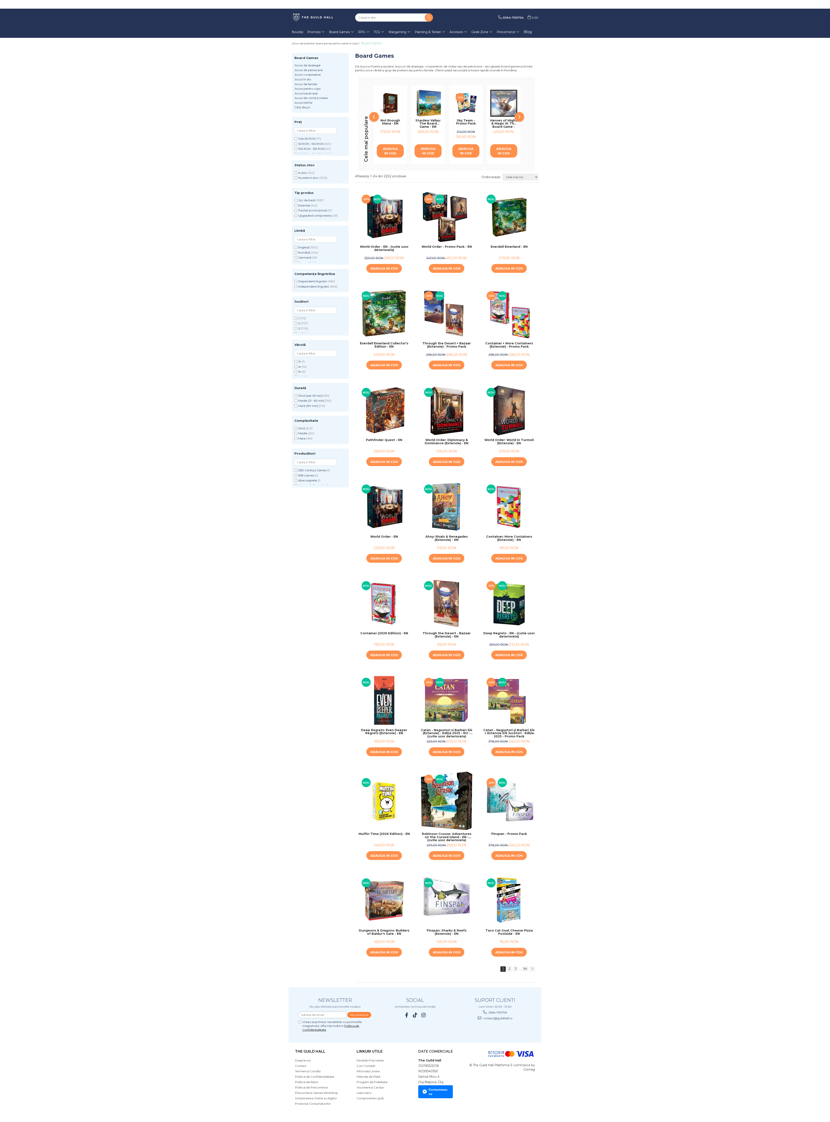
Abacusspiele (307, 480)
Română (304, 252)
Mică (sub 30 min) (310, 395)
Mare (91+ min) (308, 406)
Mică (301, 428)
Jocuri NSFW (303, 102)
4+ (300, 366)
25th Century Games (312, 470)
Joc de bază (306, 200)
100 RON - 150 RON (311, 148)
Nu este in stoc (308, 177)
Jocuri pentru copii (307, 88)
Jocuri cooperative (307, 74)
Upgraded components (315, 215)
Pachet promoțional (312, 210)
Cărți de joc (302, 107)
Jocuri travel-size (306, 93)
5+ (299, 371)
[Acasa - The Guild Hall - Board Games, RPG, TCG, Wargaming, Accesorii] (313, 17)
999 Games (306, 475)
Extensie (304, 205)
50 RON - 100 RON (311, 143)
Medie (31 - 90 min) (311, 400)
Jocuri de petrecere (308, 70)
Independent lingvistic (313, 286)
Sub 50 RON (306, 138)
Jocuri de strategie (307, 65)
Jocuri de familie (305, 84)
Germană (304, 257)
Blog (528, 32)
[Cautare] (429, 17)
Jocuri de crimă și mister (311, 98)
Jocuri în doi (302, 79)
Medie (302, 433)
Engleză (304, 247)
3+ (300, 361)
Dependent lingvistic (312, 281)
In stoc (302, 172)
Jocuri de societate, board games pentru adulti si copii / (326, 43)
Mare (302, 438)
